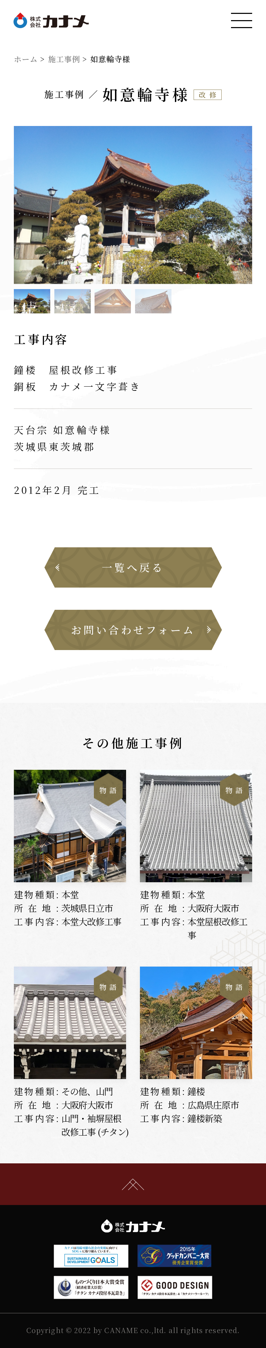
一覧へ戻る (133, 567)
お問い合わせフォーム (133, 629)
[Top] (133, 1184)
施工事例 (64, 58)
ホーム (26, 58)
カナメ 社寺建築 (51, 20)
